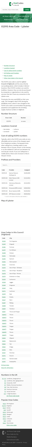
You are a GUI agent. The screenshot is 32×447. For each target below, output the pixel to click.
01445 (4, 259)
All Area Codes (5, 365)
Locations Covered (9, 68)
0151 (4, 419)
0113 (4, 416)
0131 (4, 412)
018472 (4, 314)
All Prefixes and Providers (11, 73)
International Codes (22, 19)
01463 (4, 265)
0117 (4, 408)
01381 (4, 247)
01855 (4, 341)
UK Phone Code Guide (9, 16)
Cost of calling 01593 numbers (13, 70)
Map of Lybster (8, 75)
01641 (4, 297)
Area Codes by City (23, 16)
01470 (4, 267)
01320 (4, 241)
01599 (4, 294)
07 (5, 385)
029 (5, 410)
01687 (4, 303)
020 (5, 421)
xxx (5, 394)
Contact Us (19, 442)
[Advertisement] (16, 46)
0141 (4, 414)
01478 (4, 273)
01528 (4, 282)
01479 (4, 276)
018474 (4, 320)
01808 (4, 306)
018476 (4, 326)
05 (5, 383)
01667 (4, 300)
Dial (18, 4)
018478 (4, 332)
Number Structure (9, 65)
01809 (4, 309)
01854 (4, 338)
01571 (4, 291)
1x (5, 391)
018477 (4, 329)
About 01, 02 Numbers (7, 368)
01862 (4, 344)
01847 (4, 311)
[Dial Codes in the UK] (4, 433)
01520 (4, 279)
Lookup (27, 9)
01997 (4, 361)
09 (5, 389)
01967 (4, 353)
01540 (4, 285)
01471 (4, 270)
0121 (4, 403)
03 (5, 381)
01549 (4, 288)
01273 (4, 406)
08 (5, 387)
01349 (4, 244)
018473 (4, 317)
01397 (4, 250)
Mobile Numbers (9, 19)
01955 (4, 350)
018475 (4, 323)
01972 (4, 358)
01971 (4, 356)
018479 (4, 335)
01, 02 (4, 378)
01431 (4, 256)
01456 (4, 262)
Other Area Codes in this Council (13, 78)
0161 (4, 423)
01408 (4, 253)
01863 (4, 347)
